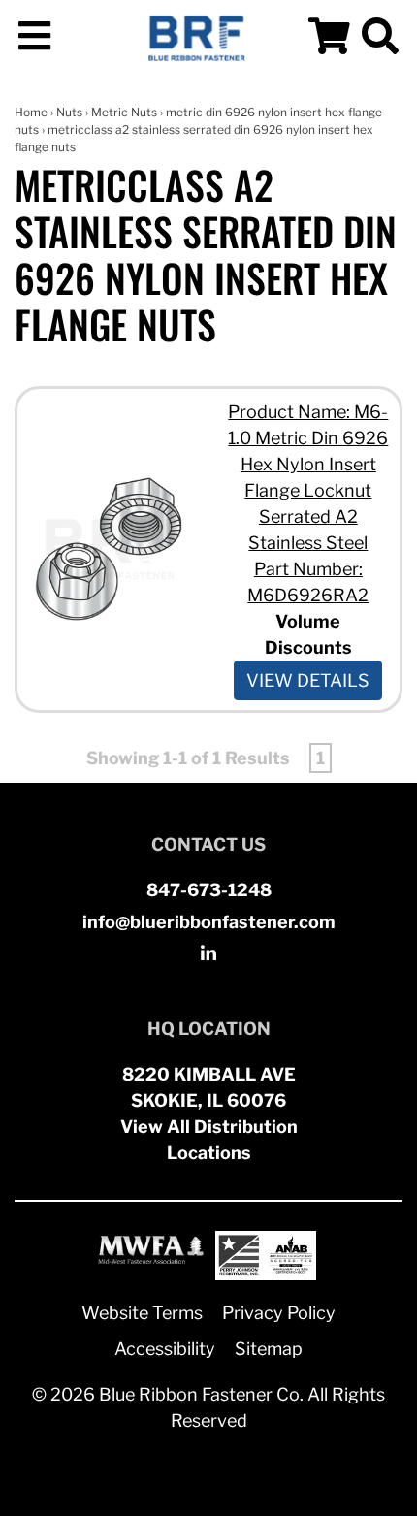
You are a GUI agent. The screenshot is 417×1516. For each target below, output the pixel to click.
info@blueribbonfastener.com (209, 922)
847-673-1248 (209, 890)
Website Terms (142, 1313)
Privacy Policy (279, 1313)
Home (31, 112)
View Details (307, 680)
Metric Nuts (124, 112)
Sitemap (269, 1349)
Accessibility (164, 1349)
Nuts (69, 112)
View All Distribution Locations (209, 1139)
